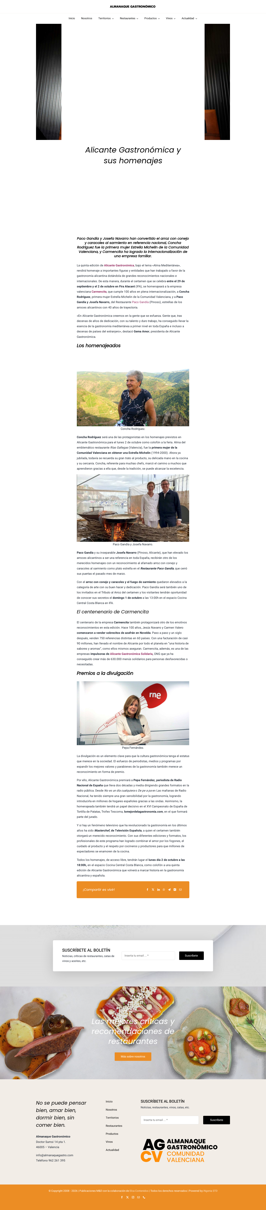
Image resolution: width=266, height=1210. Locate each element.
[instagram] (133, 1197)
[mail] (138, 1197)
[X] (153, 890)
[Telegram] (169, 890)
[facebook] (122, 1197)
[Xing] (175, 890)
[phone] (144, 1197)
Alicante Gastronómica (119, 265)
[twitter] (127, 1197)
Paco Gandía (140, 302)
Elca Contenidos (139, 1191)
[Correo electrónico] (180, 890)
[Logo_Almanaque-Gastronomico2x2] (133, 6)
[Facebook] (147, 890)
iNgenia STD (210, 1191)
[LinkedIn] (158, 890)
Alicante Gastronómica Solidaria (131, 654)
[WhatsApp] (164, 890)
